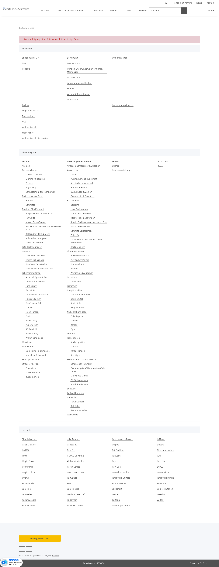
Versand (55, 555)
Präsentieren (73, 337)
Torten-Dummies (75, 393)
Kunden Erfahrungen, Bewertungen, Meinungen (85, 70)
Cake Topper (77, 316)
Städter (115, 494)
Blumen (29, 200)
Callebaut (72, 444)
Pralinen (71, 333)
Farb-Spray (31, 285)
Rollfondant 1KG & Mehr (38, 234)
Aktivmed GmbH (75, 505)
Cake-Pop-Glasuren (35, 255)
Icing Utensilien (75, 290)
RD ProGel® (31, 329)
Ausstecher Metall (80, 255)
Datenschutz (28, 116)
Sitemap (71, 88)
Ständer (75, 346)
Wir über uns (73, 77)
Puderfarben (32, 324)
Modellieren (28, 346)
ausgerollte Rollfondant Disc (40, 213)
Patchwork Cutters (121, 477)
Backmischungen (30, 170)
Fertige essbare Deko (32, 196)
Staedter (161, 494)
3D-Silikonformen (79, 384)
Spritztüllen (76, 303)
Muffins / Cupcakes (35, 178)
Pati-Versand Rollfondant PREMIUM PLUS (43, 228)
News (199, 2)
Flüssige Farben (33, 298)
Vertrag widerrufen (39, 538)
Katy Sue (116, 466)
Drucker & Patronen (35, 281)
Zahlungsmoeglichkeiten (79, 83)
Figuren (74, 329)
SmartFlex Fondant (35, 242)
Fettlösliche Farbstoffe (37, 294)
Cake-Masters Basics (122, 439)
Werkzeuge (72, 414)
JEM (159, 455)
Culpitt (115, 444)
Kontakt (210, 2)
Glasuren (26, 251)
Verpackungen (78, 350)
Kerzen (74, 320)
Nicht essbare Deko (76, 311)
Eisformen (72, 285)
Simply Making (29, 439)
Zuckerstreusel (33, 372)
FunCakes (30, 217)
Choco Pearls (32, 368)
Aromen (26, 165)
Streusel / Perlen (30, 363)
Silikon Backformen (80, 226)
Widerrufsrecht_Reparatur (35, 138)
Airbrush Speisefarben (37, 277)
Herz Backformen (79, 209)
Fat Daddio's (118, 450)
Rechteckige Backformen (83, 217)
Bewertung (72, 57)
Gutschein (163, 161)
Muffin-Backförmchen (81, 213)
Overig (25, 477)
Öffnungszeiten (120, 57)
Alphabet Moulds (75, 461)
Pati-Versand (28, 505)
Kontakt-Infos (73, 63)
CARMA (25, 450)
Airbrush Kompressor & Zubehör (83, 165)
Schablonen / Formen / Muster (82, 359)
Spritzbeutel (77, 298)
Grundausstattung (121, 170)
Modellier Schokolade (36, 355)
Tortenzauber (77, 401)
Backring (75, 204)
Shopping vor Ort (183, 2)
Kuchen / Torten (34, 174)
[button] (193, 10)
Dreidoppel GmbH (121, 505)
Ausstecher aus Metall (82, 183)
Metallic (30, 307)
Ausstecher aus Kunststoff (84, 178)
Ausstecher (72, 170)
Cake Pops (72, 277)
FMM (24, 455)
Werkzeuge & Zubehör (82, 272)
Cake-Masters (29, 444)
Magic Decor (28, 461)
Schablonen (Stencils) (81, 363)
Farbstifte (30, 290)
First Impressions (165, 450)
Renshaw (161, 483)
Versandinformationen (78, 94)
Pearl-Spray (31, 320)
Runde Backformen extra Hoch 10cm (89, 222)
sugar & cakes (29, 499)
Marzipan (27, 342)
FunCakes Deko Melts (36, 264)
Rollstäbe (75, 406)
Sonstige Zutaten (30, 359)
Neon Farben (32, 311)
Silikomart (117, 488)
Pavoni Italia (28, 483)
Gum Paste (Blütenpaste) (38, 350)
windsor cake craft (76, 494)
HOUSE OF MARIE (75, 455)
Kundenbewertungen (122, 105)
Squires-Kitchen (165, 488)
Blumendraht (77, 264)
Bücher (115, 165)
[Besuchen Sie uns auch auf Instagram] (29, 549)
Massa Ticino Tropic (35, 222)
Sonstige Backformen (81, 230)
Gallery (25, 105)
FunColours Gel (33, 303)
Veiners (74, 268)
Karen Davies (73, 466)
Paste (28, 316)
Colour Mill (27, 466)
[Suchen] (184, 10)
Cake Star (161, 461)
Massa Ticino (163, 472)
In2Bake (161, 439)
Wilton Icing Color (34, 337)
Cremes (29, 183)
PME (69, 483)
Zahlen (74, 324)
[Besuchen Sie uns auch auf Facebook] (22, 549)
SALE (160, 165)
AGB (24, 121)
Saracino (26, 488)
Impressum (72, 99)
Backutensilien (78, 246)
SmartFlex (27, 494)
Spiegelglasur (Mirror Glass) (39, 268)
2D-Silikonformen (79, 380)
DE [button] (165, 2)
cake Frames (73, 439)
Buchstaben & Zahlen (81, 191)
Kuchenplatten (78, 342)
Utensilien (76, 281)
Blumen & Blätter (79, 187)
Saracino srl (73, 488)
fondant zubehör (79, 410)
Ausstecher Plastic (80, 259)
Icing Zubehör (77, 307)
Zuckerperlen (32, 376)
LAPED (160, 466)
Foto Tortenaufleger (32, 246)
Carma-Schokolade (35, 259)
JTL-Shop (203, 563)
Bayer (115, 461)
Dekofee (71, 450)
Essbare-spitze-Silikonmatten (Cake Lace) (88, 370)
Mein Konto (28, 132)
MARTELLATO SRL (75, 472)
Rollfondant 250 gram (36, 238)
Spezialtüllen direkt (80, 294)
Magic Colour (28, 472)
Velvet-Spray (32, 333)
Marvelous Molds (79, 375)
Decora (160, 444)
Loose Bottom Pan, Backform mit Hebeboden (87, 241)
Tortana (116, 499)
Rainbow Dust (119, 483)
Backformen (73, 200)
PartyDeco (72, 477)
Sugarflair (72, 499)
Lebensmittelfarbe (31, 272)
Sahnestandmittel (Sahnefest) (40, 191)
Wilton (160, 499)
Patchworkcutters (165, 477)
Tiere (73, 174)
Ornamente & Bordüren (82, 196)
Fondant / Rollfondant (33, 209)
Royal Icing (31, 187)
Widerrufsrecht (29, 127)
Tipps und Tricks (30, 110)
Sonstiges (30, 204)
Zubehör (75, 235)
